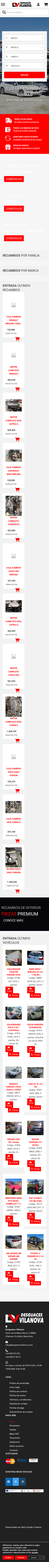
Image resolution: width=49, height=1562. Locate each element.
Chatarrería (15, 1442)
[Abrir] (3, 4)
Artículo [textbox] (15, 66)
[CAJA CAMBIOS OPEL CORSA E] (13, 807)
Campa (13, 1429)
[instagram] (23, 1482)
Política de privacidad (19, 1383)
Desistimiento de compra (21, 1412)
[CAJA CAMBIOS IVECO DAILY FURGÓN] (13, 757)
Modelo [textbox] (15, 47)
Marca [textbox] (14, 38)
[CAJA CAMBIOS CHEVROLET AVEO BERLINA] (13, 456)
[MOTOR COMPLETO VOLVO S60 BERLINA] (13, 656)
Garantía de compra (18, 1403)
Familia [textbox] (14, 57)
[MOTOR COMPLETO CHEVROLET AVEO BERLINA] (13, 506)
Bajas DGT (14, 1434)
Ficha (9, 991)
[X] (15, 1482)
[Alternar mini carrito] (46, 4)
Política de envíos (18, 1395)
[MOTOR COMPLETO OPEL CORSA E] (13, 706)
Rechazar (21, 1557)
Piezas (15, 995)
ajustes (35, 1552)
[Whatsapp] (38, 4)
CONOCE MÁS (13, 920)
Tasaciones (15, 1438)
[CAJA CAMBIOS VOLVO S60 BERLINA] (13, 556)
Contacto (14, 1450)
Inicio (12, 1421)
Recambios (15, 1425)
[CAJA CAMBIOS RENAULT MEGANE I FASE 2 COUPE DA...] (13, 305)
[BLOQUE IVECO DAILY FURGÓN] (13, 857)
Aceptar (8, 1557)
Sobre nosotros (17, 1446)
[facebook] (8, 1482)
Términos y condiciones (20, 1399)
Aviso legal (15, 1387)
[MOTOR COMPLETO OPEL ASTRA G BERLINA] (13, 405)
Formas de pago (17, 1408)
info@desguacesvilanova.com (19, 1345)
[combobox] (24, 38)
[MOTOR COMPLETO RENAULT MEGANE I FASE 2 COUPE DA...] (13, 355)
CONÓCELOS (14, 179)
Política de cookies (18, 1391)
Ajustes (34, 1557)
